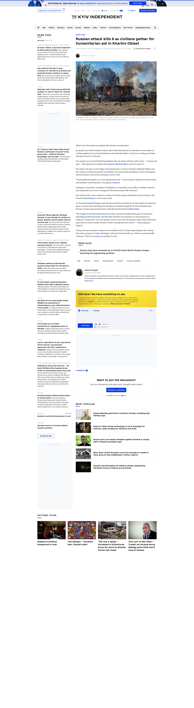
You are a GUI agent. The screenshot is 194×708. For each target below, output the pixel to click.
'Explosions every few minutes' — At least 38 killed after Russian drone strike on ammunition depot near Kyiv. (54, 368)
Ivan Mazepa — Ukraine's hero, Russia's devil (80, 543)
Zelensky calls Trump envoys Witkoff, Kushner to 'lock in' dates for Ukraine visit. (53, 91)
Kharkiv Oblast (144, 169)
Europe (78, 27)
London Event (114, 10)
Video (95, 27)
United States (89, 198)
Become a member (116, 390)
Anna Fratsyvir (89, 55)
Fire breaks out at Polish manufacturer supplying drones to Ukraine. (52, 326)
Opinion (87, 27)
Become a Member (148, 10)
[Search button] (155, 27)
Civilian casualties (133, 261)
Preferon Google (143, 48)
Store (106, 10)
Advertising (96, 10)
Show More (46, 436)
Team (83, 10)
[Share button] (155, 49)
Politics (52, 27)
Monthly (85, 310)
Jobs (88, 10)
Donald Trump (93, 203)
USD (151, 310)
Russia (70, 27)
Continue (85, 325)
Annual (96, 310)
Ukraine (87, 261)
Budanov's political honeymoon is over (54, 416)
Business (61, 27)
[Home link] (97, 16)
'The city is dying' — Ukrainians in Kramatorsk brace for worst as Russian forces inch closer (112, 546)
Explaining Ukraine (143, 27)
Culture (103, 27)
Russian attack (108, 261)
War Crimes (128, 27)
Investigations (115, 27)
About (77, 10)
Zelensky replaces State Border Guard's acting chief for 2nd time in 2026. (53, 265)
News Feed (80, 35)
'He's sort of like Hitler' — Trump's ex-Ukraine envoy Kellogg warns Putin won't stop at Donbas (141, 546)
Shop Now (137, 3)
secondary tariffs (147, 233)
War (44, 27)
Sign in (123, 395)
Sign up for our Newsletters (51, 10)
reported (115, 183)
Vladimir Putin (133, 209)
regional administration (117, 164)
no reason (96, 236)
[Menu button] (38, 27)
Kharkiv (120, 261)
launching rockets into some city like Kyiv (94, 217)
